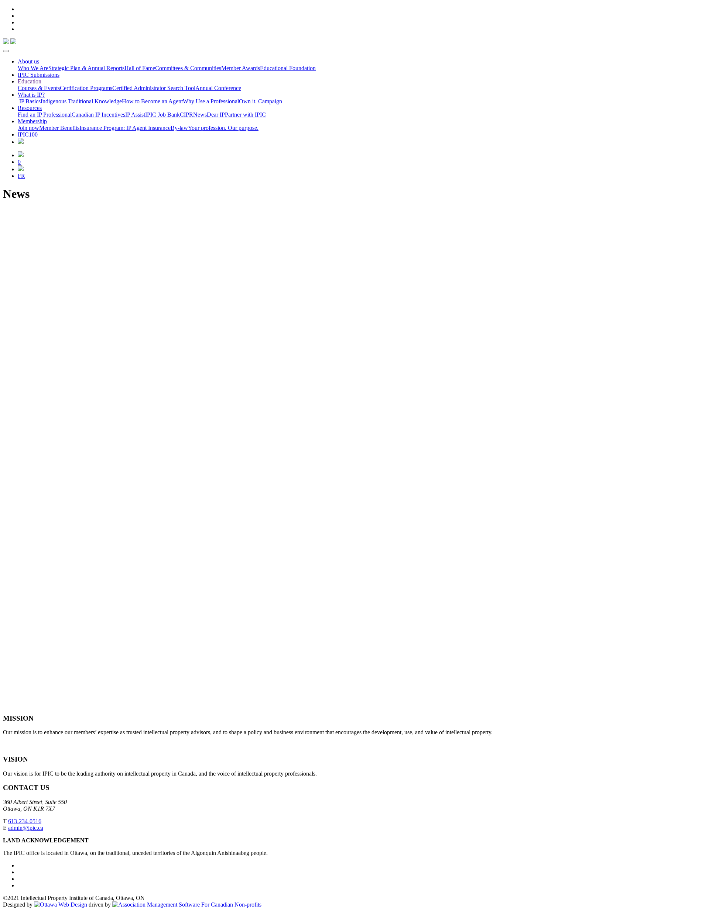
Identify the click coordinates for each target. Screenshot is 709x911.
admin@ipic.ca (25, 828)
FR (21, 176)
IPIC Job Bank (162, 114)
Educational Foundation (288, 68)
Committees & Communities (188, 68)
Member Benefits (59, 128)
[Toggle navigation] (6, 51)
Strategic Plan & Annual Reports (86, 68)
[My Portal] (21, 155)
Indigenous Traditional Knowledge (81, 101)
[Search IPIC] (21, 169)
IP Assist (135, 114)
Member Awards (240, 68)
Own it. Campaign (260, 101)
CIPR (186, 114)
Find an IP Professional (45, 114)
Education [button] (29, 81)
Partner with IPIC (245, 114)
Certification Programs (86, 88)
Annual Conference (218, 88)
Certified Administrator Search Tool (153, 88)
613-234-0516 (24, 821)
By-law (179, 128)
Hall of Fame (139, 68)
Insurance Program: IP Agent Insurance (125, 128)
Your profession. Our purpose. (223, 128)
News (200, 114)
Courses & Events (39, 88)
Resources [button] (30, 108)
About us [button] (28, 61)
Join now (28, 128)
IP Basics (29, 101)
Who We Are (33, 68)
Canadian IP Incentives (98, 114)
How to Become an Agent (152, 101)
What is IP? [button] (31, 95)
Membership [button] (32, 121)
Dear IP (216, 114)
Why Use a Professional (211, 101)
